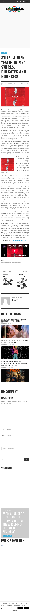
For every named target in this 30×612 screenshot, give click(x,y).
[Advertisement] (15, 30)
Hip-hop (9, 262)
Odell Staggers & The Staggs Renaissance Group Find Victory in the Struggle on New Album (14, 363)
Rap (13, 262)
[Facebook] (17, 1)
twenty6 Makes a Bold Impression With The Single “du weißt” (14, 341)
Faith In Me (4, 262)
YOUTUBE (6, 242)
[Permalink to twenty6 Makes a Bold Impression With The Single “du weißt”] (15, 352)
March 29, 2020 (11, 84)
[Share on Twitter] (22, 84)
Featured (4, 53)
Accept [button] (20, 608)
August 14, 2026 (10, 323)
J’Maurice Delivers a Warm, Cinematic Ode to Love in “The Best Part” (13, 320)
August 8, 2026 (10, 344)
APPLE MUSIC (23, 242)
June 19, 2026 (9, 367)
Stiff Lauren (17, 262)
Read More (15, 610)
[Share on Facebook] (19, 84)
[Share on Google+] (25, 84)
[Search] (3, 1)
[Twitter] (23, 1)
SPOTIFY (23, 240)
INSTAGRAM (16, 240)
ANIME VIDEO (14, 242)
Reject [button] (26, 608)
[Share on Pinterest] (27, 84)
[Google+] (20, 1)
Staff (4, 323)
